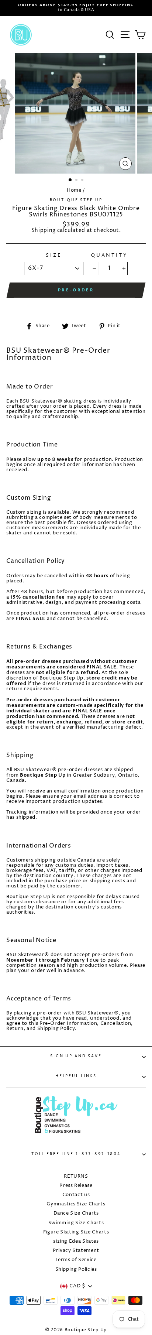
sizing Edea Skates (76, 1241)
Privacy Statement (76, 1250)
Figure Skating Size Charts (76, 1232)
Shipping (43, 231)
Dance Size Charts (76, 1213)
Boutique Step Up (76, 200)
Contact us (76, 1195)
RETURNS (76, 1176)
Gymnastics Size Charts (75, 1204)
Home (74, 190)
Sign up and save (76, 1056)
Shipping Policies (76, 1269)
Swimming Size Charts (76, 1223)
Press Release (75, 1185)
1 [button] (70, 180)
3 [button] (83, 180)
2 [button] (77, 180)
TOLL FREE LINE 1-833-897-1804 (76, 1154)
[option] (76, 8)
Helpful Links (76, 1076)
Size (54, 255)
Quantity (109, 255)
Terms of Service (75, 1260)
